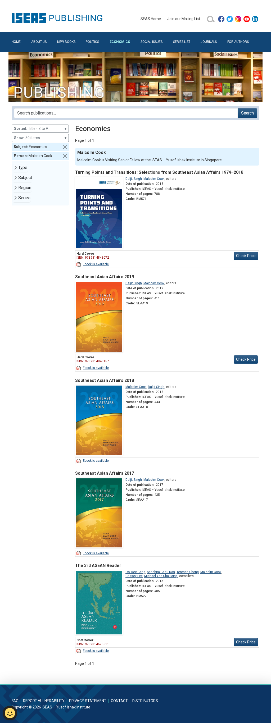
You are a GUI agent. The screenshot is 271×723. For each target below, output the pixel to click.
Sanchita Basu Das (161, 572)
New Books (66, 42)
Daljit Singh (133, 179)
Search (247, 113)
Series (24, 197)
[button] (65, 147)
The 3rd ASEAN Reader (98, 565)
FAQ (15, 701)
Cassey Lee (134, 576)
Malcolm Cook (153, 179)
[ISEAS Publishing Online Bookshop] (58, 18)
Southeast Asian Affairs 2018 (104, 380)
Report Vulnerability (44, 701)
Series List (181, 42)
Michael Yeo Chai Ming (161, 576)
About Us (39, 42)
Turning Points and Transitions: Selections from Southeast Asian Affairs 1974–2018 (159, 172)
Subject (25, 177)
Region (24, 187)
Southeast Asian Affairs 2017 (104, 473)
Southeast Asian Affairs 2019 (104, 276)
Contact (119, 701)
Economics (120, 42)
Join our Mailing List (183, 19)
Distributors (145, 701)
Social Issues (151, 42)
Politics (92, 42)
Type (22, 167)
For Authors (238, 42)
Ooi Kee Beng (135, 572)
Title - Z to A (40, 128)
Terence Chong (188, 572)
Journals (209, 42)
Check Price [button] (246, 256)
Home (16, 42)
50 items (40, 138)
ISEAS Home (150, 19)
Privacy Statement (87, 701)
